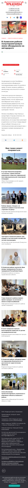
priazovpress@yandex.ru (14, 14)
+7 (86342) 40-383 (14, 10)
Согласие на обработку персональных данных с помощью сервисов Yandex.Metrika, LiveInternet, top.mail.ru (12, 463)
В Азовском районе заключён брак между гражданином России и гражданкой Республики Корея (13, 269)
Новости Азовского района (11, 64)
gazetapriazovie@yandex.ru (14, 12)
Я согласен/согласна (14, 485)
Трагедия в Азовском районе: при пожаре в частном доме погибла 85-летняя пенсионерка (13, 238)
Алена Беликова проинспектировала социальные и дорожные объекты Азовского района (13, 394)
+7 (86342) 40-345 (14, 8)
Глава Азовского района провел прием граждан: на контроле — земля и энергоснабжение (12, 299)
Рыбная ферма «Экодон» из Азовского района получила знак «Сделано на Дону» (12, 207)
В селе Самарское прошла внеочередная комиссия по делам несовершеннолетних (13, 330)
